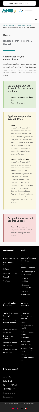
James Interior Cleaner (20, 159)
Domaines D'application (17, 25)
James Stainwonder (19, 227)
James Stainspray (18, 103)
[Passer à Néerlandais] (13, 408)
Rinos (29, 25)
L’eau (13, 125)
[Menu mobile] (35, 19)
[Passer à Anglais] (17, 408)
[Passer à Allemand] (22, 408)
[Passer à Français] (26, 408)
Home (5, 25)
